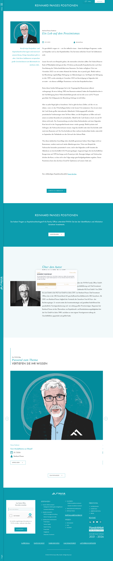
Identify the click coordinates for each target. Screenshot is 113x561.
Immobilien (70, 501)
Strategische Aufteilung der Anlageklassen (53, 507)
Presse (92, 513)
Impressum (25, 543)
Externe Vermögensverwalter (50, 517)
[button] (39, 273)
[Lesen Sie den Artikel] (56, 405)
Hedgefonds (46, 532)
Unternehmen (95, 506)
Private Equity (47, 521)
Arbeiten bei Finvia (96, 511)
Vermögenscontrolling (74, 508)
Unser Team (94, 508)
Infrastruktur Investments (49, 534)
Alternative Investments (49, 519)
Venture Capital (47, 524)
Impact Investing (47, 527)
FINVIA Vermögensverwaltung (50, 514)
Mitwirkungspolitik (88, 543)
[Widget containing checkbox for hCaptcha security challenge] (20, 516)
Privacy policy (73, 272)
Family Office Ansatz (48, 504)
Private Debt (46, 529)
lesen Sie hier (72, 174)
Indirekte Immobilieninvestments (75, 505)
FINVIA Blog (70, 523)
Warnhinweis (54, 543)
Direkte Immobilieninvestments (74, 503)
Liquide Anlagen (47, 512)
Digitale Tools (71, 511)
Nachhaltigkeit (70, 543)
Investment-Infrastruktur (49, 509)
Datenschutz (39, 543)
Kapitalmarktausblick (73, 515)
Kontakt (92, 518)
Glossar (69, 527)
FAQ (68, 525)
